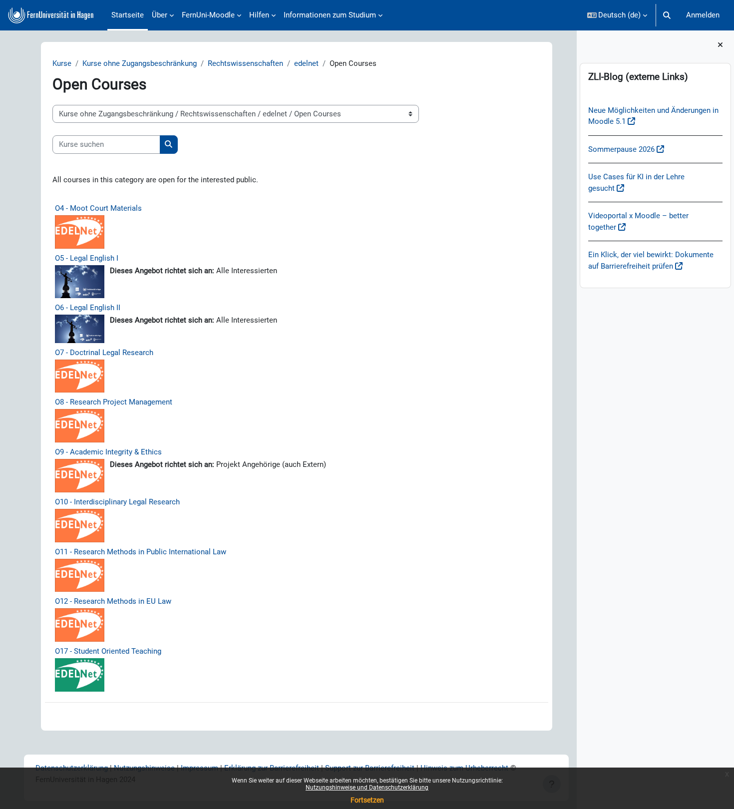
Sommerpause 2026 (621, 149)
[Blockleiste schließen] (720, 45)
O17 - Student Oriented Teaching (108, 651)
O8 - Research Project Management (113, 402)
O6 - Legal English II (87, 307)
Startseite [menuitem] (127, 14)
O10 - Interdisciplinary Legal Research (117, 501)
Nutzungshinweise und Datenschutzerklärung (367, 787)
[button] (617, 15)
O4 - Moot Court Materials (98, 208)
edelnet (306, 63)
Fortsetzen (367, 800)
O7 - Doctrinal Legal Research (104, 352)
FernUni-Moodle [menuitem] (208, 14)
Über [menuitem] (159, 14)
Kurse (61, 63)
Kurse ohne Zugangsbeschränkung (139, 63)
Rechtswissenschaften (245, 63)
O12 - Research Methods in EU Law (113, 601)
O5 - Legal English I (86, 258)
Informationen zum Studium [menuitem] (330, 14)
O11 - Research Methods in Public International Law (140, 551)
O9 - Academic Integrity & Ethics (108, 451)
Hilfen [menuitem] (259, 14)
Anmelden (703, 14)
